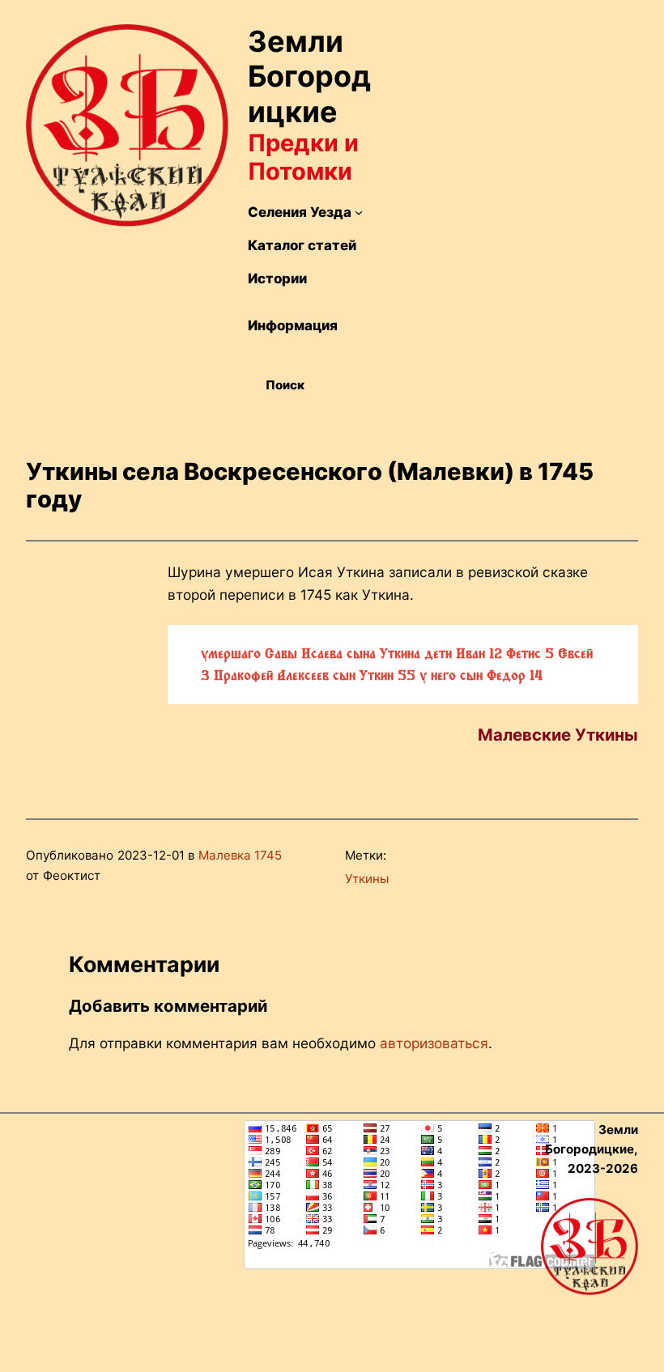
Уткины (367, 878)
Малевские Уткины (558, 734)
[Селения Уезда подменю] (359, 212)
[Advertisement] (516, 145)
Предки (293, 143)
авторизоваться (434, 1042)
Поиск (285, 385)
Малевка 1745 (240, 855)
